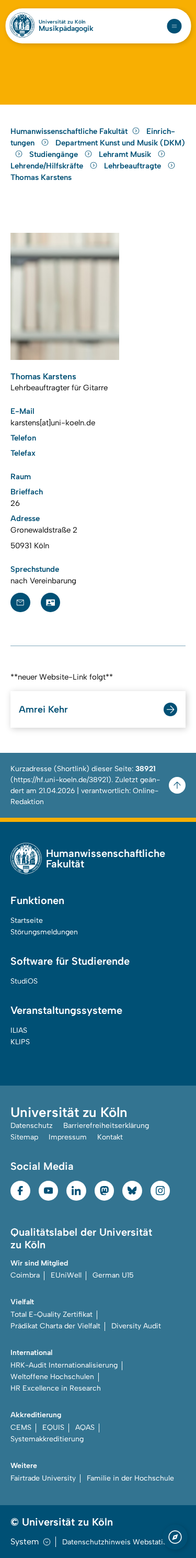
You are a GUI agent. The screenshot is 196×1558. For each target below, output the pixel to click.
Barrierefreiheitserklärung (106, 1125)
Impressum (68, 1137)
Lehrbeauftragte (133, 166)
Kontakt (110, 1137)
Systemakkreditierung (47, 1439)
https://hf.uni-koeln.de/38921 (61, 779)
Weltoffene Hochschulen (52, 1376)
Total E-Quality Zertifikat (51, 1314)
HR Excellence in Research (55, 1388)
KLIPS (20, 1041)
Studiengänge (54, 154)
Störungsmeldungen (44, 932)
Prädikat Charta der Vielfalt (55, 1326)
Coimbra (25, 1275)
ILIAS (18, 1030)
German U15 (113, 1275)
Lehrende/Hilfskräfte (47, 166)
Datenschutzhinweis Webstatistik (118, 1542)
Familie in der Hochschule (130, 1478)
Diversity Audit (136, 1326)
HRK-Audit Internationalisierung (64, 1365)
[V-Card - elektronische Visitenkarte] (51, 603)
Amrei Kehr (43, 709)
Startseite (26, 920)
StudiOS (24, 981)
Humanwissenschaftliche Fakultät (69, 131)
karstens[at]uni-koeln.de (52, 422)
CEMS (20, 1427)
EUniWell (66, 1275)
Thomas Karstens (41, 177)
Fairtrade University (43, 1478)
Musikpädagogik (66, 29)
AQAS (85, 1427)
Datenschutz (31, 1125)
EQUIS (53, 1427)
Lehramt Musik (126, 154)
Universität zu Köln (62, 22)
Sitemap (24, 1137)
